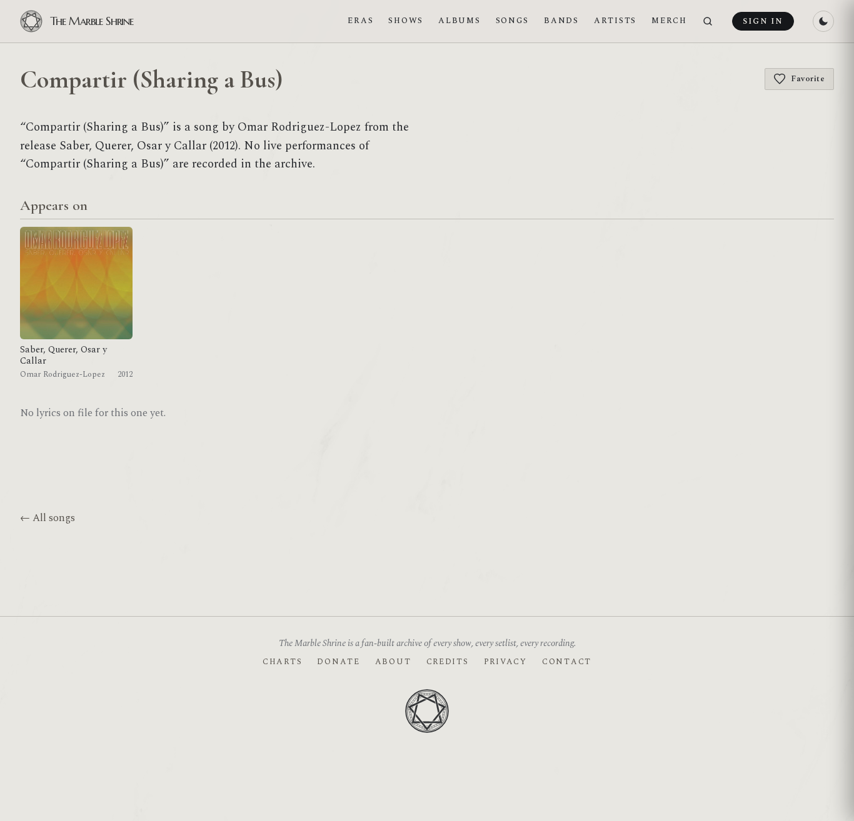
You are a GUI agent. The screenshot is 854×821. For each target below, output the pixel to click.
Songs (513, 20)
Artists (615, 20)
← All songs (47, 518)
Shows (405, 20)
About (393, 661)
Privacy (505, 661)
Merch (669, 20)
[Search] (707, 21)
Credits (447, 661)
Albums (459, 20)
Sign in (763, 21)
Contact (566, 661)
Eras (360, 20)
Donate (338, 661)
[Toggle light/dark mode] (823, 21)
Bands (561, 20)
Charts (282, 661)
